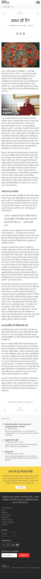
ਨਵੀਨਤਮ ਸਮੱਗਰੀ (6, 520)
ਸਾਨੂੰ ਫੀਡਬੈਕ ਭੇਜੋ (6, 508)
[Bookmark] (23, 33)
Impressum (36, 567)
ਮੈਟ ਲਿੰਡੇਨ (23, 26)
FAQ (3, 510)
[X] (20, 33)
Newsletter (5, 517)
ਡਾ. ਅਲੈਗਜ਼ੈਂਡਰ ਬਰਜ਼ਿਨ (14, 26)
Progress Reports (7, 522)
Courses (4, 524)
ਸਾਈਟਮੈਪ (4, 513)
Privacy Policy (6, 515)
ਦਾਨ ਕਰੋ (20, 487)
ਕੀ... (20, 11)
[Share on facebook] (17, 33)
